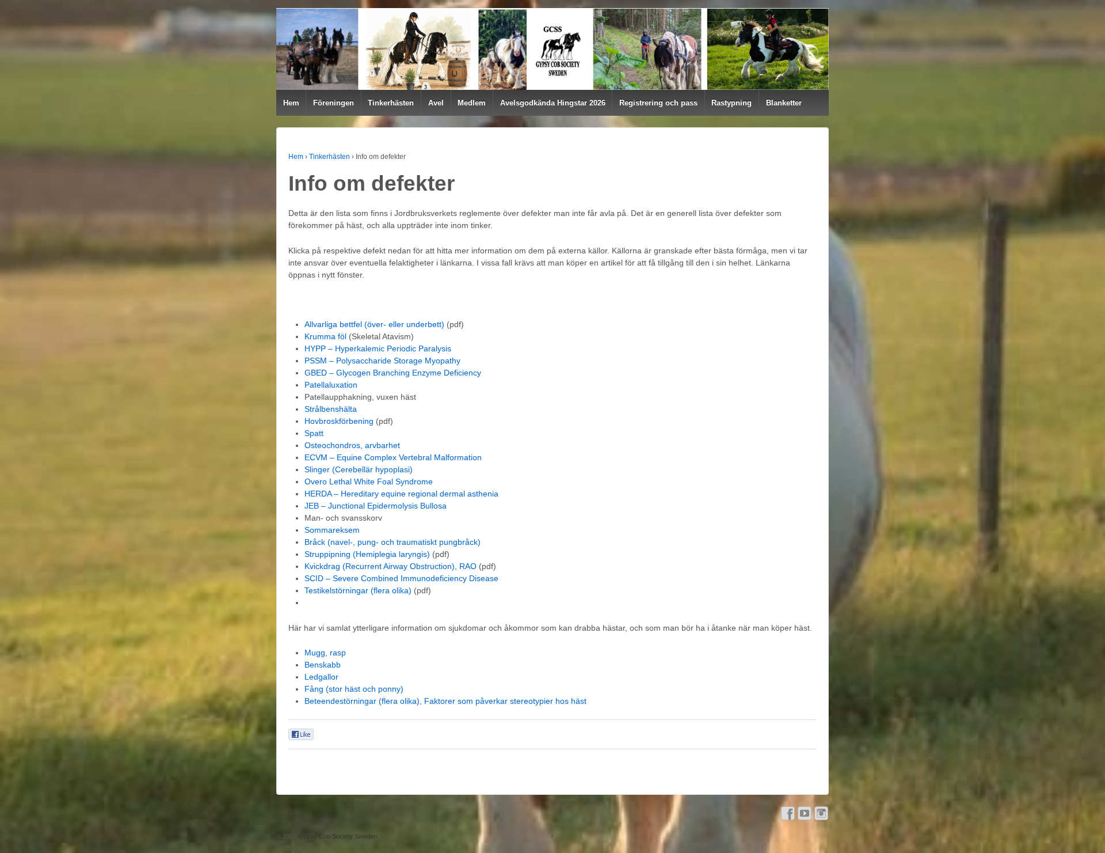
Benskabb (322, 664)
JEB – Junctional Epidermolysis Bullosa (375, 505)
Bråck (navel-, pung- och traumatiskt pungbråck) (392, 542)
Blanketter (784, 102)
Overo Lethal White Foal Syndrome (368, 481)
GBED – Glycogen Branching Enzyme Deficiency (392, 372)
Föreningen (333, 102)
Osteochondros (332, 445)
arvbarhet (382, 445)
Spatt (313, 433)
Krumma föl (325, 336)
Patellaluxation (330, 384)
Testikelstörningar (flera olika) (357, 590)
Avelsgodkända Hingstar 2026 (552, 102)
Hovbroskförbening (339, 421)
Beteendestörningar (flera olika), (363, 701)
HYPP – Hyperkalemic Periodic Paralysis (377, 348)
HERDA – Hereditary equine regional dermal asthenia (401, 493)
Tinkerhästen (391, 102)
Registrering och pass (658, 102)
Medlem (472, 102)
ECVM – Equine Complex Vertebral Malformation (393, 457)
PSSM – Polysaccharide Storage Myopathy (382, 360)
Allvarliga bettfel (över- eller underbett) (374, 324)
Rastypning (731, 102)
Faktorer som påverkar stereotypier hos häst (505, 701)
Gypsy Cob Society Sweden (336, 836)
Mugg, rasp (325, 652)
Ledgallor (321, 676)
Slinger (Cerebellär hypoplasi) (358, 469)
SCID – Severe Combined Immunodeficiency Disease (401, 578)
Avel (436, 102)
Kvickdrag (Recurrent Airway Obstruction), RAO (390, 566)
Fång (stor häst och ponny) (353, 688)
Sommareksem (332, 529)
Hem (291, 102)
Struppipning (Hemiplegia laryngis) (367, 554)
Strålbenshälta (330, 409)
